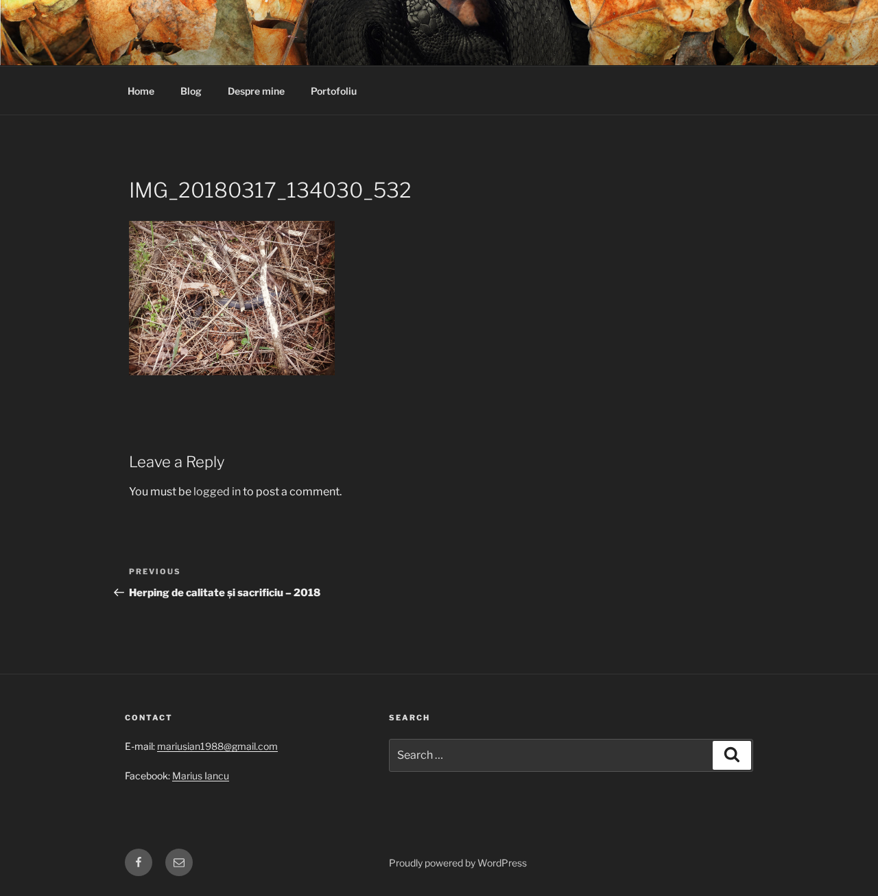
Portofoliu (334, 91)
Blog (191, 91)
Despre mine (256, 91)
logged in (217, 491)
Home (141, 91)
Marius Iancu (200, 775)
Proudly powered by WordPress (458, 863)
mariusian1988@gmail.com (217, 746)
